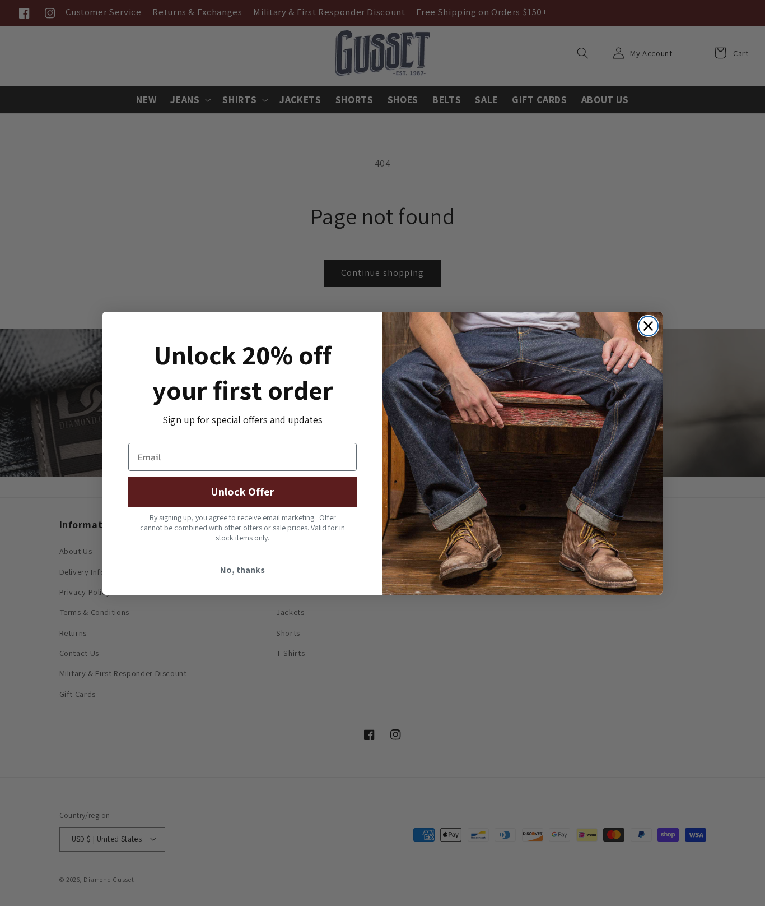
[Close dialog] (648, 326)
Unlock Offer (242, 491)
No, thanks (242, 570)
